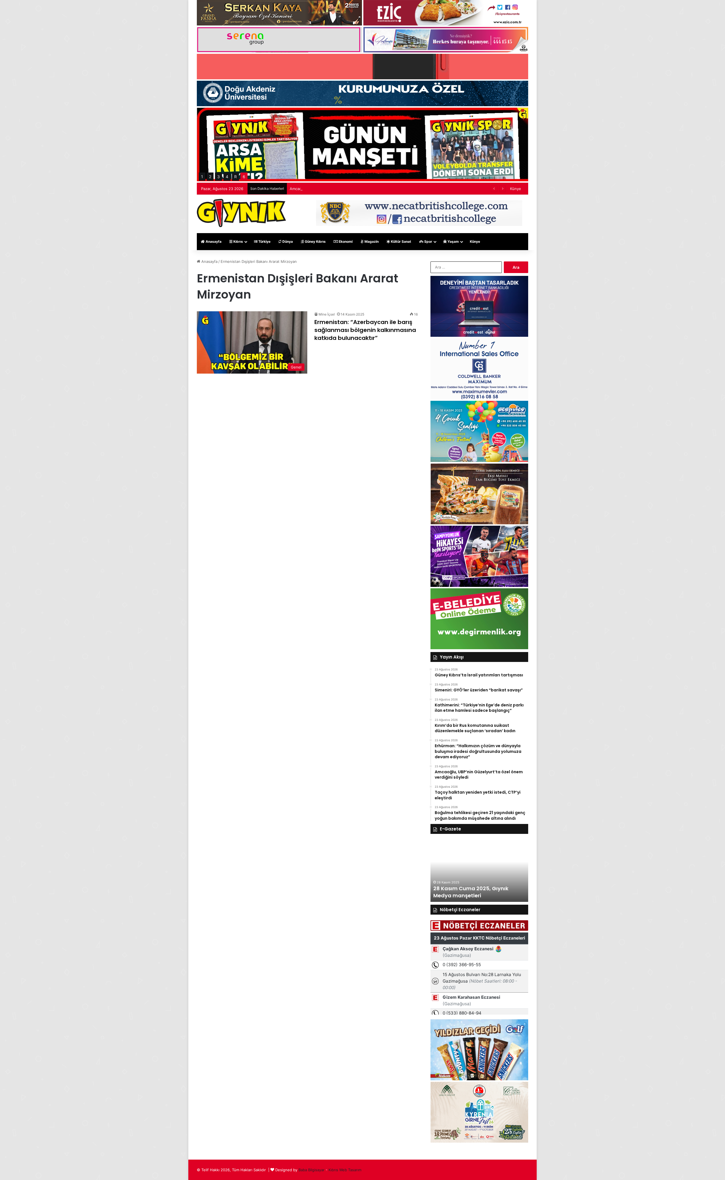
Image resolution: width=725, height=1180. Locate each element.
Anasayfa (213, 241)
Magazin (371, 241)
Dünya (287, 241)
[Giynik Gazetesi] (241, 213)
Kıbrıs (238, 241)
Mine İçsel (327, 314)
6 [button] (244, 176)
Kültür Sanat (400, 241)
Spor (427, 241)
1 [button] (202, 176)
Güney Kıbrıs (315, 241)
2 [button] (210, 176)
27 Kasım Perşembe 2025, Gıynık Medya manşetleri (475, 892)
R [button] (235, 176)
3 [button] (218, 176)
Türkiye (263, 241)
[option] (479, 871)
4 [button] (227, 176)
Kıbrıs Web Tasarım (345, 1170)
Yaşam (453, 241)
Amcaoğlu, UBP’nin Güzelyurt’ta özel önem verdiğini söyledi (342, 188)
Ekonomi (345, 241)
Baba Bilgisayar (311, 1170)
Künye (515, 188)
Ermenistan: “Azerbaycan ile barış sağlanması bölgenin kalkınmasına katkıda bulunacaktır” (365, 330)
